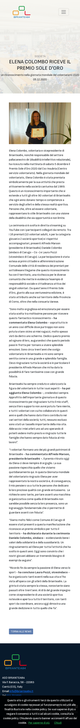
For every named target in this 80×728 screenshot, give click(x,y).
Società (40, 56)
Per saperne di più (39, 723)
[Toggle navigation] (63, 12)
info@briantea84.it (21, 691)
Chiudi (58, 723)
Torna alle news (21, 631)
